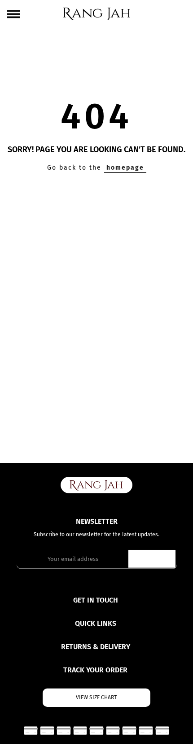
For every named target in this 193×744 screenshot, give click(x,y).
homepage (125, 167)
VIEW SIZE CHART (96, 697)
